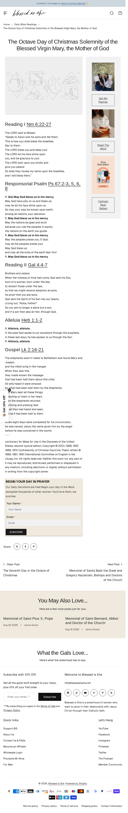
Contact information (111, 805)
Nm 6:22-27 (39, 124)
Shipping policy (89, 805)
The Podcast (105, 758)
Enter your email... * (19, 696)
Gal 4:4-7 (38, 264)
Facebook (104, 734)
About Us (8, 734)
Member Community (110, 764)
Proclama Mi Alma (13, 758)
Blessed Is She (56, 783)
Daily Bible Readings (25, 24)
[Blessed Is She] (29, 13)
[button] (4, 406)
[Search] (111, 13)
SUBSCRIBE (16, 532)
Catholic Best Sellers (103, 205)
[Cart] (120, 13)
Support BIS (10, 728)
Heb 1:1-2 (32, 320)
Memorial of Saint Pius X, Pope (28, 619)
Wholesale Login (12, 752)
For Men (8, 764)
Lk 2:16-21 (32, 349)
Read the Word (103, 146)
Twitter (102, 752)
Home (6, 24)
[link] (17, 546)
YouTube (103, 728)
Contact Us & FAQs (14, 740)
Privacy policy (49, 805)
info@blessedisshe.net (77, 682)
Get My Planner (103, 100)
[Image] (103, 77)
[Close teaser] (9, 390)
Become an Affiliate (14, 746)
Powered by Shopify (76, 783)
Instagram (104, 740)
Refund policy (30, 805)
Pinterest (103, 746)
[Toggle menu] (5, 13)
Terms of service (69, 805)
